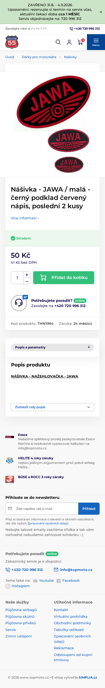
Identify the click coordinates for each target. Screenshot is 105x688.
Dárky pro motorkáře (39, 57)
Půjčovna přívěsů (20, 623)
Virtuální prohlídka (71, 616)
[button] (58, 42)
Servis (10, 629)
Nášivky (70, 57)
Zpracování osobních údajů (47, 523)
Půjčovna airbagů (21, 610)
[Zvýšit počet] (27, 274)
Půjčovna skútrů (19, 616)
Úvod (9, 57)
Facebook (71, 580)
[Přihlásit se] (69, 42)
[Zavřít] (101, 12)
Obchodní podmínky (72, 623)
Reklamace (64, 648)
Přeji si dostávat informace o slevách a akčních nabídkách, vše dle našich (49, 521)
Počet (17, 277)
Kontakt (61, 610)
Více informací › (25, 218)
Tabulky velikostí (69, 629)
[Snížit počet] (27, 281)
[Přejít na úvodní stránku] (11, 42)
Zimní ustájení (18, 636)
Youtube (46, 580)
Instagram (21, 586)
